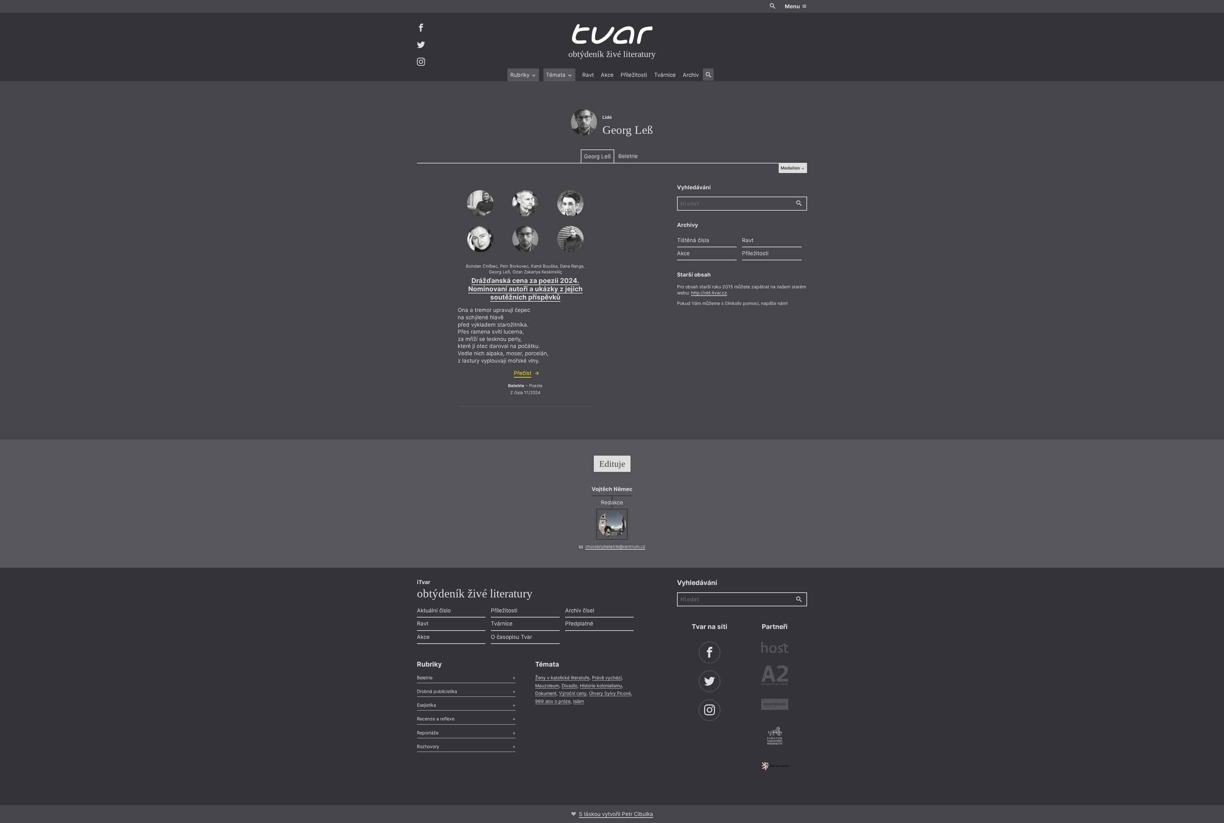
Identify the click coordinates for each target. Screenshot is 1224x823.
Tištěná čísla (693, 240)
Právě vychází (607, 677)
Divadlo (569, 685)
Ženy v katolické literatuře (562, 677)
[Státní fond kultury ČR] (774, 766)
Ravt (588, 75)
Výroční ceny (572, 693)
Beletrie (628, 156)
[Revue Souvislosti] (774, 705)
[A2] (774, 676)
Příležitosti (634, 75)
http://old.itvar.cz (709, 292)
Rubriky (520, 75)
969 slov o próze (553, 701)
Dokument (546, 693)
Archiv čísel (579, 610)
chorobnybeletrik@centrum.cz (615, 546)
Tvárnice (665, 75)
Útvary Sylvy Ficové (610, 693)
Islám (578, 701)
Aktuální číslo (434, 610)
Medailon (791, 167)
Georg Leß (597, 156)
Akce (607, 75)
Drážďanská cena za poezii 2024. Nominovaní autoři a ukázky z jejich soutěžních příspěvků (525, 289)
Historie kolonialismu (601, 685)
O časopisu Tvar (511, 637)
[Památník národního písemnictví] (774, 737)
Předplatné (579, 623)
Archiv (691, 75)
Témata (556, 75)
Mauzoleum (547, 685)
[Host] (774, 648)
